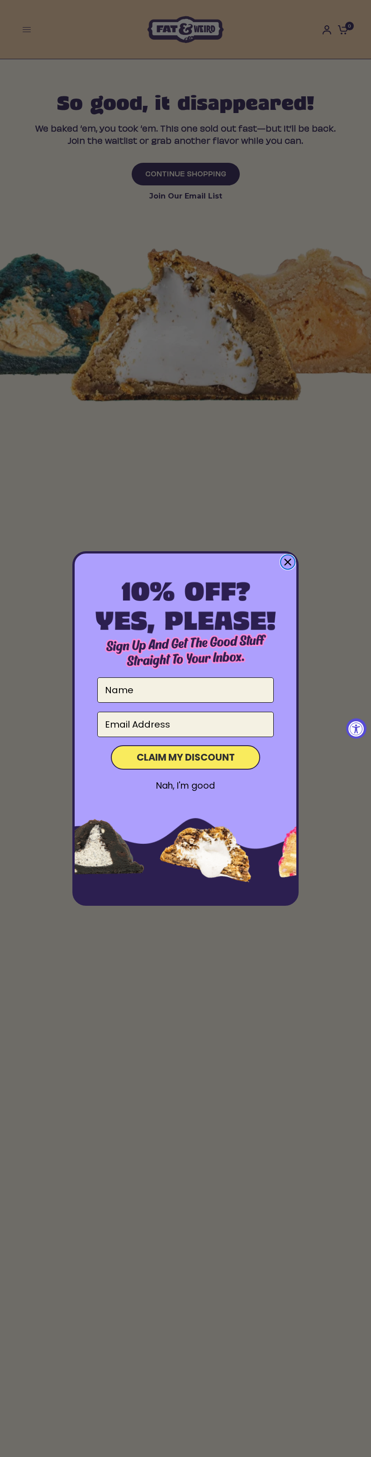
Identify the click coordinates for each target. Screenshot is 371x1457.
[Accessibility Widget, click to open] (356, 729)
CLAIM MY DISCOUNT (186, 757)
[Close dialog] (288, 562)
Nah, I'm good (185, 786)
